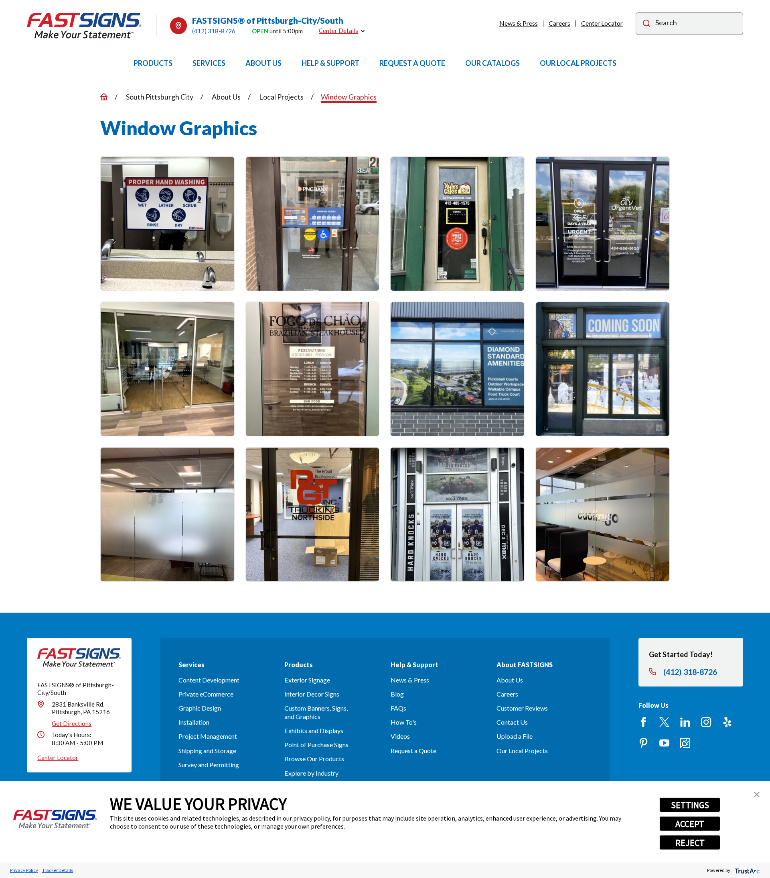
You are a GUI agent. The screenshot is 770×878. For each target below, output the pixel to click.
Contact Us (512, 722)
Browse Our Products (314, 758)
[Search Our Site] (646, 24)
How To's (404, 722)
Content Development (208, 680)
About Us (509, 680)
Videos (400, 736)
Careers (559, 23)
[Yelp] (727, 722)
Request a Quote (413, 750)
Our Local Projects (522, 750)
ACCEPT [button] (689, 823)
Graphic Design (199, 708)
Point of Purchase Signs (316, 744)
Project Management (207, 736)
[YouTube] (664, 743)
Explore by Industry (311, 773)
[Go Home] (103, 96)
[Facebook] (643, 722)
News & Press (518, 23)
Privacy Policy (24, 870)
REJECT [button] (690, 842)
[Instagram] (706, 722)
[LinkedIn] (685, 722)
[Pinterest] (643, 743)
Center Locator (602, 23)
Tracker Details (57, 870)
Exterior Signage (307, 680)
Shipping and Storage (207, 750)
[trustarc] (747, 870)
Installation (193, 722)
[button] (757, 794)
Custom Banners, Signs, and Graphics (316, 712)
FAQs (398, 708)
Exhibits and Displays (313, 730)
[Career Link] (685, 743)
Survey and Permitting (208, 764)
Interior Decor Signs (311, 694)
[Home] (84, 25)
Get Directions (71, 723)
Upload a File (514, 736)
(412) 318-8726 (213, 31)
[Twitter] (664, 722)
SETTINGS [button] (690, 805)
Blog (397, 694)
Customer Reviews (522, 708)
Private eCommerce (205, 694)
